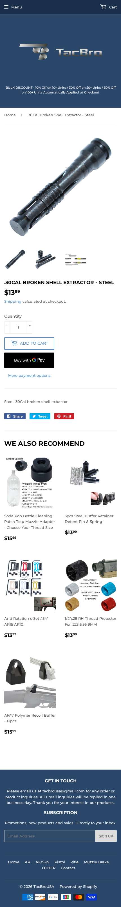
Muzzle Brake (96, 862)
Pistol (60, 862)
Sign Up (106, 836)
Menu (16, 7)
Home (10, 115)
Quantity (13, 316)
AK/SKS (42, 862)
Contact (68, 868)
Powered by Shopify (78, 886)
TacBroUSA (43, 886)
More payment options (29, 375)
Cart (112, 7)
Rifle (74, 862)
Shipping (12, 301)
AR (27, 862)
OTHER (48, 868)
